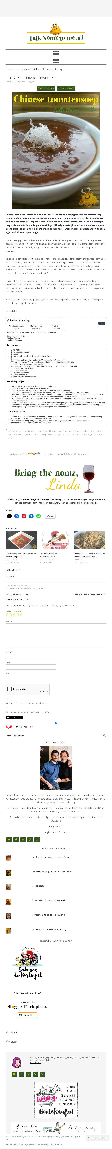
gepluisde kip (77, 288)
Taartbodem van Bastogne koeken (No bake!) (52, 857)
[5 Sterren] (38, 453)
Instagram (60, 499)
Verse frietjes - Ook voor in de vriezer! (48, 900)
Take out (35, 588)
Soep (29, 588)
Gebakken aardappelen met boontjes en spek (52, 871)
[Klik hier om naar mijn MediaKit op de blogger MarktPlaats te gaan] (27, 1026)
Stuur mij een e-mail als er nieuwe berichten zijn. (27, 711)
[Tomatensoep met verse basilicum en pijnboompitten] (21, 540)
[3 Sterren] (34, 453)
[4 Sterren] (36, 453)
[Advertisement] (59, 8)
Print (101, 323)
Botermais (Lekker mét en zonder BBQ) (49, 929)
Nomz (26, 586)
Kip (25, 588)
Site (7, 673)
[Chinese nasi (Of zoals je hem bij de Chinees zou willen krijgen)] (89, 540)
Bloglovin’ (36, 499)
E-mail (9, 662)
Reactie (10, 621)
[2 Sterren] (31, 453)
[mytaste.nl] (11, 1032)
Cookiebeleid (57, 1144)
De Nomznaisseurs (49, 807)
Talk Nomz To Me (56, 32)
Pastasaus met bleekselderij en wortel (48, 914)
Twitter (14, 499)
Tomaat (42, 588)
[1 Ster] (29, 453)
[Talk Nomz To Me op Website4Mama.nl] (55, 540)
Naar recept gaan (46, 88)
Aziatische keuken (16, 588)
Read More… (35, 1062)
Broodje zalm (38, 885)
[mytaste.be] (11, 1041)
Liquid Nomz (18, 586)
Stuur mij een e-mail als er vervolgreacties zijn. (26, 703)
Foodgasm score (13, 611)
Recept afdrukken (66, 88)
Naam (9, 652)
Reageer (31, 82)
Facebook (24, 499)
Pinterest (46, 499)
